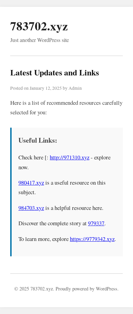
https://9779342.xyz (92, 239)
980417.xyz (31, 182)
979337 (96, 223)
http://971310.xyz (69, 157)
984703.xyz (31, 208)
